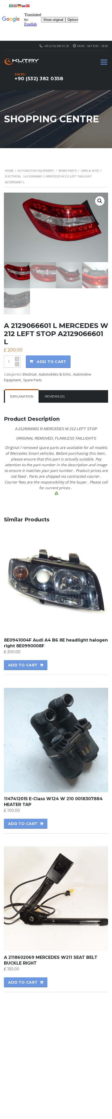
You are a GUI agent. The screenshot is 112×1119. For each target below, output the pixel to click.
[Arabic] (11, 5)
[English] (15, 5)
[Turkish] (28, 5)
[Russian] (23, 5)
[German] (19, 5)
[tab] (22, 396)
